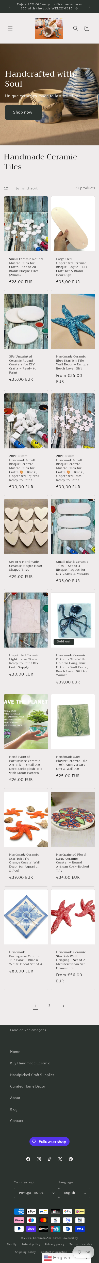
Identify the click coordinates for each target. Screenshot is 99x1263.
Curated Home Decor (27, 1086)
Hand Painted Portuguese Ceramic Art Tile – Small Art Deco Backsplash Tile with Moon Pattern (25, 765)
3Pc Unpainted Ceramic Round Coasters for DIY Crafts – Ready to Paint (22, 365)
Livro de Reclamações (28, 1030)
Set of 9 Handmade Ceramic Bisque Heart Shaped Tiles (26, 566)
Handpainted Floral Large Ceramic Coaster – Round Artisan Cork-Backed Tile (72, 863)
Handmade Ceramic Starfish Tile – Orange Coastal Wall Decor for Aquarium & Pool (25, 863)
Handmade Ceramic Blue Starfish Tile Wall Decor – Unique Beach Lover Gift (72, 362)
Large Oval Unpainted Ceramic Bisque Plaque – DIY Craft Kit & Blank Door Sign (72, 267)
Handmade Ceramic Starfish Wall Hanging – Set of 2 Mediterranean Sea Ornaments (71, 960)
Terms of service (81, 1244)
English (61, 1257)
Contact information (54, 1252)
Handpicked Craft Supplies (32, 1075)
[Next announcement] (89, 6)
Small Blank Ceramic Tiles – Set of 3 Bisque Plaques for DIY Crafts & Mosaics (72, 568)
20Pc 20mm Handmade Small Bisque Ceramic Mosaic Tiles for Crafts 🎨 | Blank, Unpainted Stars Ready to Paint (70, 468)
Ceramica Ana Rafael (47, 1238)
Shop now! (23, 112)
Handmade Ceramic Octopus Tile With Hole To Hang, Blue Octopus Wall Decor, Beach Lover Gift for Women (72, 666)
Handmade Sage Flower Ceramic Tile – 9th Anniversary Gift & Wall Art (71, 763)
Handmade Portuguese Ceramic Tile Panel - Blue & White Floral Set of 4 (25, 958)
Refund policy (31, 1244)
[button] (10, 28)
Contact (16, 1121)
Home (15, 1052)
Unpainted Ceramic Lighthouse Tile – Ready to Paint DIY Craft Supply (24, 661)
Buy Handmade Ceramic (30, 1063)
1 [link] (36, 1006)
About (15, 1098)
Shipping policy (25, 1252)
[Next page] (63, 1006)
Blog (13, 1109)
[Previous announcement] (9, 6)
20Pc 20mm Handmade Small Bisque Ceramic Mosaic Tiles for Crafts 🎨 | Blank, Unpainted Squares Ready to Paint (24, 468)
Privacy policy (55, 1244)
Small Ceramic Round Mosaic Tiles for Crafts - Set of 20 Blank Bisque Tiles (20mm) (26, 267)
